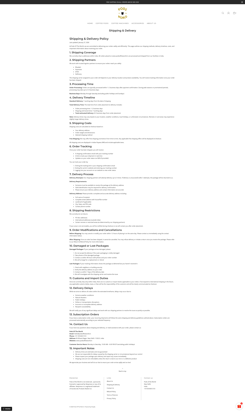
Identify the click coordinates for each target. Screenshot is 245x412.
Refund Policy (111, 391)
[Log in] (229, 13)
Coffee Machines (120, 23)
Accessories (138, 23)
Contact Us (110, 388)
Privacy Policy (111, 398)
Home (90, 23)
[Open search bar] (224, 13)
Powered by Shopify (90, 407)
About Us (151, 23)
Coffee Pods (102, 23)
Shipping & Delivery (113, 385)
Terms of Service (112, 395)
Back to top (122, 371)
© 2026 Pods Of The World (76, 407)
